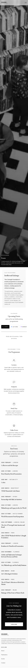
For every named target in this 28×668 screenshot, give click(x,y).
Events (3, 658)
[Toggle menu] (26, 2)
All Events (5, 326)
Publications (4, 654)
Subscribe (14, 624)
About (2, 650)
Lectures (15, 326)
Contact (3, 662)
